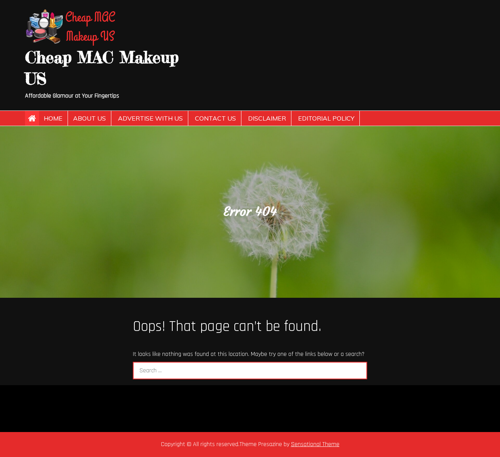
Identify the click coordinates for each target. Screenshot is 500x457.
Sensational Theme (315, 444)
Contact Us (215, 118)
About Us (89, 118)
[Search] (358, 370)
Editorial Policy (326, 118)
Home (53, 118)
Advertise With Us (150, 118)
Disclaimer (267, 118)
